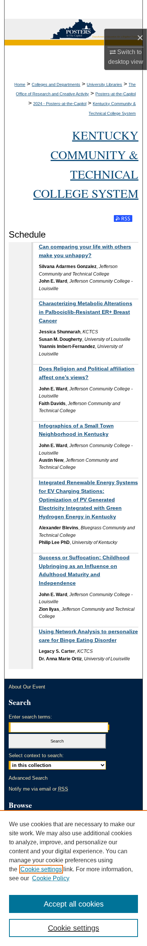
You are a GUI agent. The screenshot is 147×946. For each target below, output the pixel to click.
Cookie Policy (50, 878)
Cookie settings (41, 869)
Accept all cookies (74, 904)
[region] (73, 878)
